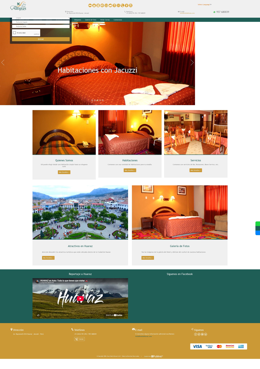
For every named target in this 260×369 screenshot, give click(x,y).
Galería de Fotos (90, 20)
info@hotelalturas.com (187, 13)
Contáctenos (118, 20)
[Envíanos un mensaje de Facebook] (257, 233)
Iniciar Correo (105, 20)
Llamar (81, 339)
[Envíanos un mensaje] (257, 228)
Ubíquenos (77, 20)
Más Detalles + (64, 172)
